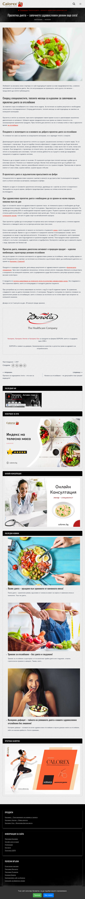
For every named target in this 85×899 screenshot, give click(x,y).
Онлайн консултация (12, 842)
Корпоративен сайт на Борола (15, 878)
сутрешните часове (10, 215)
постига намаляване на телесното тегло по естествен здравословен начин (40, 281)
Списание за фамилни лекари (15, 881)
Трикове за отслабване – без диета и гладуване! (30, 654)
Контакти (8, 847)
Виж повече (48, 895)
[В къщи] (18, 10)
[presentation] (44, 561)
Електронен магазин (11, 866)
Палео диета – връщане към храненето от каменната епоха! (35, 588)
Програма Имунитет (11, 869)
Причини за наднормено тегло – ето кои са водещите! (18, 375)
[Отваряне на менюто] (80, 4)
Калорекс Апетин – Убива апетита (16, 820)
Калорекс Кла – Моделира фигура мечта (18, 823)
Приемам (37, 895)
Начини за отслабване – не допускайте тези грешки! (63, 374)
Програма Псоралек (11, 872)
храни (55, 230)
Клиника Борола (10, 875)
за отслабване (13, 125)
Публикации (9, 845)
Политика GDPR (10, 850)
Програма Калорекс (11, 839)
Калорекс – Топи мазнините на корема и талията (21, 817)
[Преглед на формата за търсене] (74, 4)
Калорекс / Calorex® (17, 261)
